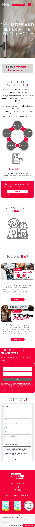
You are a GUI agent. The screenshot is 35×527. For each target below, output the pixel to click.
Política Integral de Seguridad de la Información (13, 517)
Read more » (18, 299)
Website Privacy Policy (23, 520)
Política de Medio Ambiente (9, 520)
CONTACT (26, 495)
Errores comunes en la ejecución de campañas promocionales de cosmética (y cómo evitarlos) (17, 285)
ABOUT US (8, 495)
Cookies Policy (6, 522)
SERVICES (13, 495)
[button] (29, 4)
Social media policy (15, 515)
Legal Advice (6, 515)
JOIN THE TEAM (20, 495)
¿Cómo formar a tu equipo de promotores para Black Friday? (16, 326)
